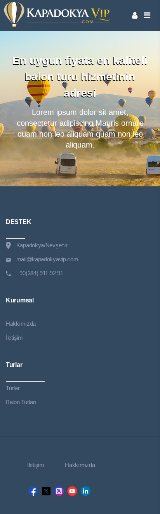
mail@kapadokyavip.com (47, 259)
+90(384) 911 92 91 (39, 273)
